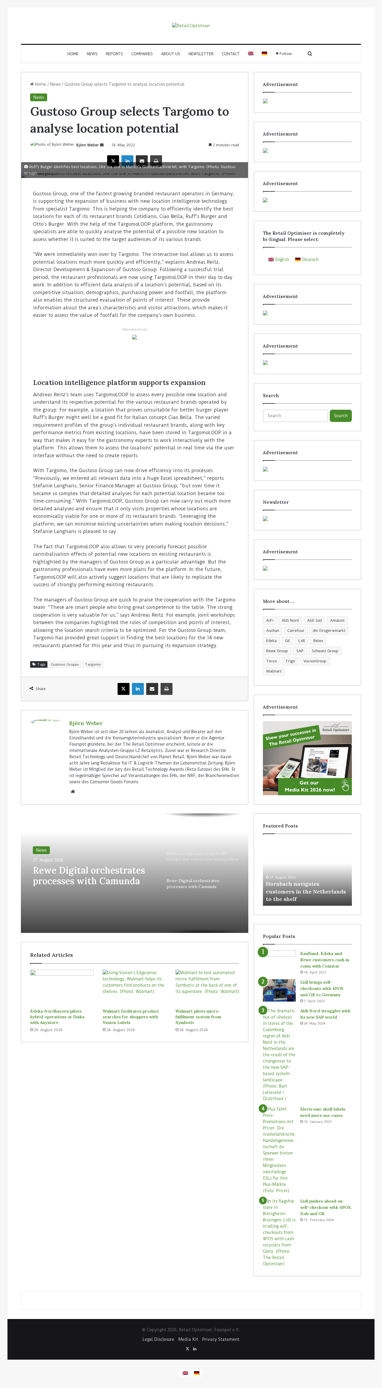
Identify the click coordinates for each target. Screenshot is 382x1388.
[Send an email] (102, 145)
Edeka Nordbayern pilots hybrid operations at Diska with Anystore (57, 1016)
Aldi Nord (290, 620)
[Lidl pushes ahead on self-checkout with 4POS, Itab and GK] (279, 1232)
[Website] (72, 791)
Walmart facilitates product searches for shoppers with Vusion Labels (131, 1016)
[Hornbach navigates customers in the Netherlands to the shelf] (307, 873)
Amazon (337, 620)
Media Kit (188, 1339)
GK (287, 640)
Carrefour (295, 630)
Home (72, 53)
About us (170, 53)
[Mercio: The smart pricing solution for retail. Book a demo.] (307, 150)
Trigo (290, 661)
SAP (300, 651)
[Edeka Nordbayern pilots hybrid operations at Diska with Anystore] (62, 987)
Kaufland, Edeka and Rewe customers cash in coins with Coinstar (324, 960)
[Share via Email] (142, 161)
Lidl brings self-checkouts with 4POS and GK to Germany (322, 988)
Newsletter (201, 53)
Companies (142, 53)
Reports (114, 53)
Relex (318, 640)
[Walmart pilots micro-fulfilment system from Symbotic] (207, 987)
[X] (113, 161)
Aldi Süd (314, 620)
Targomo (93, 664)
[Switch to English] (185, 1373)
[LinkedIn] (127, 161)
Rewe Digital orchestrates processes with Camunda (89, 875)
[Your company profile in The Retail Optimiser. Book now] (307, 469)
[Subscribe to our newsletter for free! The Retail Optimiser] (307, 518)
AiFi (269, 620)
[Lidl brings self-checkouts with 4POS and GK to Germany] (279, 990)
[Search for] (309, 54)
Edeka (271, 640)
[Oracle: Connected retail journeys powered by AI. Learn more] (134, 337)
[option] (134, 873)
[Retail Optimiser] (191, 25)
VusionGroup (315, 661)
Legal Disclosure (158, 1339)
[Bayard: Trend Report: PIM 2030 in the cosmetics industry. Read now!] (307, 568)
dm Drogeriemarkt (329, 630)
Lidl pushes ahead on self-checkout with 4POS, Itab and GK (326, 1207)
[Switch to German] (264, 54)
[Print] (156, 161)
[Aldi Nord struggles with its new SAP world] (279, 1055)
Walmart (273, 671)
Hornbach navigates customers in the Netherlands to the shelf (306, 891)
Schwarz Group (325, 651)
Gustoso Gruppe (65, 664)
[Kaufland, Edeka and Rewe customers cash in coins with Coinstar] (279, 962)
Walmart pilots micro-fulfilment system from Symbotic (198, 1016)
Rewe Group (277, 651)
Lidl (301, 640)
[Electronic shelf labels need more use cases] (279, 1150)
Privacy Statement (220, 1339)
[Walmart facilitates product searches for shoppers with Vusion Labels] (134, 987)
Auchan (272, 630)
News (92, 53)
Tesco (271, 661)
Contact (231, 53)
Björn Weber (87, 145)
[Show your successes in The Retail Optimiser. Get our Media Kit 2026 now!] (307, 758)
